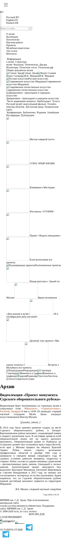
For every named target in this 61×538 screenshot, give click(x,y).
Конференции (14, 112)
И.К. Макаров (46, 76)
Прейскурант (44, 101)
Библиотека (29, 112)
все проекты (25, 367)
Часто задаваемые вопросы (21, 101)
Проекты (11, 45)
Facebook (5, 411)
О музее (10, 34)
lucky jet (18, 511)
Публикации (27, 115)
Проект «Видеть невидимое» (45, 235)
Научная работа (14, 42)
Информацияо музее (13, 60)
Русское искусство (38, 78)
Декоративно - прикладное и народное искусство (32, 98)
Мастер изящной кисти (42, 139)
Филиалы (18, 64)
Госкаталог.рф (46, 67)
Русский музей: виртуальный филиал (26, 104)
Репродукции (30, 370)
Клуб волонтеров (39, 259)
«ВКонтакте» (31, 408)
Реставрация (13, 115)
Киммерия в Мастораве (42, 187)
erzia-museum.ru (19, 505)
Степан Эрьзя (30, 73)
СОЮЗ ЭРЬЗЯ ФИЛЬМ (42, 163)
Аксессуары (28, 379)
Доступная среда (34, 106)
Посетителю (12, 39)
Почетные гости (28, 67)
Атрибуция (52, 112)
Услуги (56, 101)
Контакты (11, 53)
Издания (41, 112)
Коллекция (12, 36)
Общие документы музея (19, 70)
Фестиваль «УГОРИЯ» (42, 211)
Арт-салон (11, 51)
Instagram (16, 411)
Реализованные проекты (48, 265)
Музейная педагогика (17, 48)
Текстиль (53, 376)
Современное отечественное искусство (27, 90)
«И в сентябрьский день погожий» (32, 315)
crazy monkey (30, 511)
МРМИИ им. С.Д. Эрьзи (20, 508)
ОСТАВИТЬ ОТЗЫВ (11, 529)
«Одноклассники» (50, 408)
